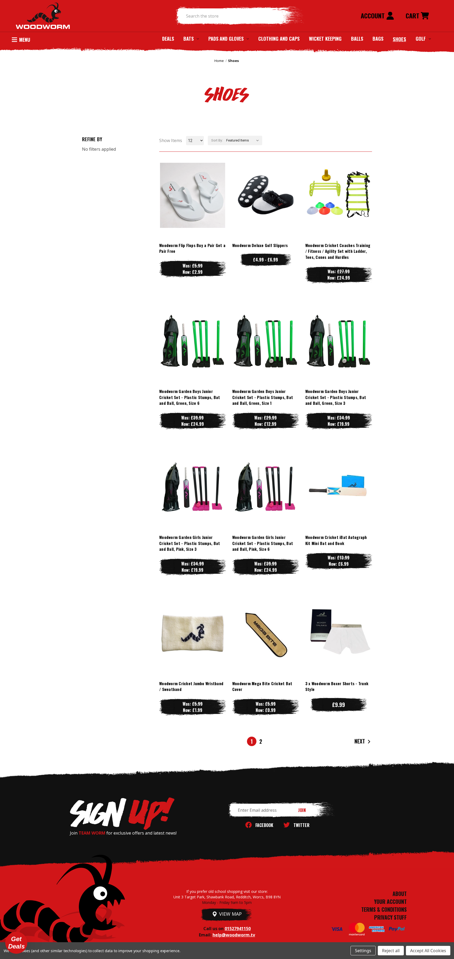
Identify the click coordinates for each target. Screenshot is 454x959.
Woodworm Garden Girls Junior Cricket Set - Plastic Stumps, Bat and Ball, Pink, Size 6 (262, 543)
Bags (378, 38)
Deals (168, 38)
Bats (188, 38)
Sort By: (217, 140)
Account (373, 15)
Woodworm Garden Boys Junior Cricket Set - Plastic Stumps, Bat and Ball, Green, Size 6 (189, 397)
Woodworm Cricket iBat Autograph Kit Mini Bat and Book (336, 540)
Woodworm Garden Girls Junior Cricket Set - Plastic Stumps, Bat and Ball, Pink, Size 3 (189, 543)
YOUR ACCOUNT (390, 901)
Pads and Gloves (226, 38)
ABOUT (400, 894)
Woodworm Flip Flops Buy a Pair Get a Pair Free (192, 248)
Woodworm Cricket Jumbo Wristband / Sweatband (191, 686)
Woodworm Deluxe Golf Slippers (260, 245)
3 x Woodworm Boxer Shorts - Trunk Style (336, 686)
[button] (16, 943)
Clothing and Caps (279, 38)
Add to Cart (338, 206)
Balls (357, 38)
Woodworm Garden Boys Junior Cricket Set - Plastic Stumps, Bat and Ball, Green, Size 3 (335, 397)
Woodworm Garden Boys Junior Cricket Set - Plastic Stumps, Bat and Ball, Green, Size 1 (262, 397)
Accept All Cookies (428, 950)
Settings (363, 950)
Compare (190, 195)
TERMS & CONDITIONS (384, 909)
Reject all (391, 950)
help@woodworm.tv (234, 935)
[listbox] (243, 140)
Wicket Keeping (325, 38)
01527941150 (238, 928)
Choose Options (192, 206)
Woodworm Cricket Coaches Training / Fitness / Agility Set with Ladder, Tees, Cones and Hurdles (337, 251)
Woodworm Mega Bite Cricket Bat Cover (262, 686)
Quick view (192, 185)
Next (360, 741)
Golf (421, 38)
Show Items (170, 140)
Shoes (399, 39)
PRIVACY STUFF (390, 917)
